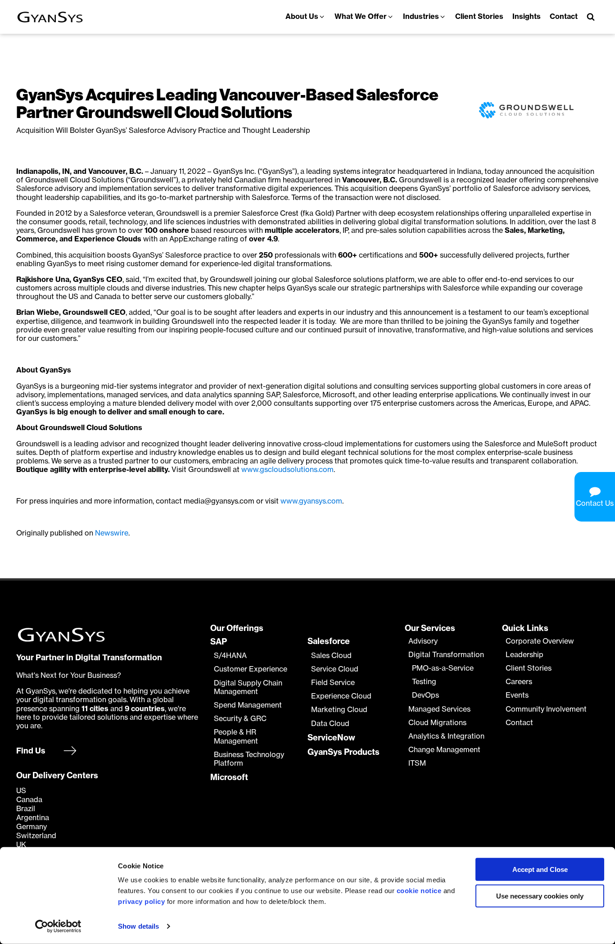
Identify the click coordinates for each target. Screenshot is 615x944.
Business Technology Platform (249, 758)
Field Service (333, 682)
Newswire (111, 532)
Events (517, 695)
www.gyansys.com (311, 500)
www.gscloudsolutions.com (287, 469)
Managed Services (439, 709)
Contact (519, 722)
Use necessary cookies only (539, 896)
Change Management (444, 749)
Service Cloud (334, 669)
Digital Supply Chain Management (248, 687)
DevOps (425, 695)
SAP (218, 642)
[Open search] (590, 16)
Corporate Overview (540, 641)
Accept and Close (540, 869)
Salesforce (329, 641)
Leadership (524, 654)
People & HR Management (236, 736)
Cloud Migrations (437, 722)
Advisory (423, 641)
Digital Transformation (446, 654)
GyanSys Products (344, 752)
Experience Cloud (341, 696)
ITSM (417, 763)
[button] (305, 17)
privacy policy (141, 901)
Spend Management (248, 705)
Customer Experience (250, 669)
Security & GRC (240, 718)
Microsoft (229, 777)
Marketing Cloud (339, 709)
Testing (424, 681)
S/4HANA (230, 655)
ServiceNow (331, 738)
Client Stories (529, 668)
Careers (519, 681)
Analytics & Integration (446, 736)
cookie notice (419, 890)
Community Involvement (546, 709)
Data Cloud (330, 723)
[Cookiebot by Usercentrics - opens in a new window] (58, 926)
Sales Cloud (331, 655)
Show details (138, 926)
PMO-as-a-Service (443, 668)
